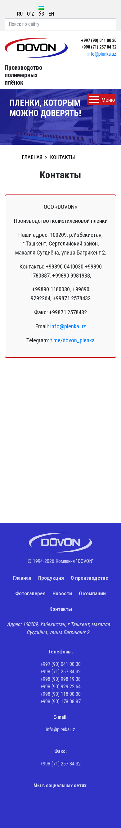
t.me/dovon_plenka (72, 340)
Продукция (51, 578)
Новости (62, 593)
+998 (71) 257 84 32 (98, 46)
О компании (92, 593)
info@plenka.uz (101, 54)
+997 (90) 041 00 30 (98, 40)
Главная (22, 578)
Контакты (60, 609)
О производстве (89, 578)
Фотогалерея (30, 593)
